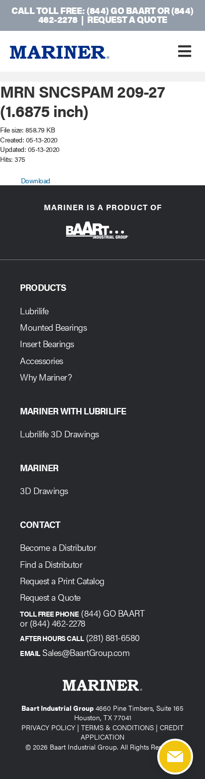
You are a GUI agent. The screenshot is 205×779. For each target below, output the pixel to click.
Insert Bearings (47, 343)
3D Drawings (44, 490)
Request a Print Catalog (62, 580)
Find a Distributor (51, 564)
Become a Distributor (58, 547)
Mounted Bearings (53, 327)
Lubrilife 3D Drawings (59, 433)
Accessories (41, 360)
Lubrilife (34, 310)
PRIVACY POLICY (48, 727)
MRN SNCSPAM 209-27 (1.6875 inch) (82, 100)
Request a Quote (127, 19)
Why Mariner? (46, 377)
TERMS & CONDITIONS (117, 727)
